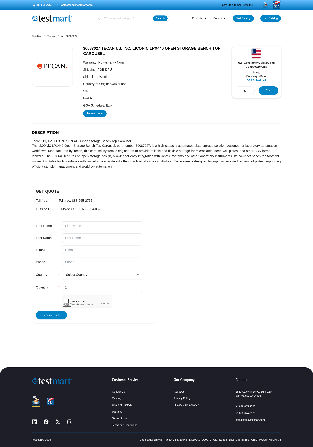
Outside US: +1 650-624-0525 (80, 209)
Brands (217, 18)
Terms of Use (119, 418)
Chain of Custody (122, 405)
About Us (179, 391)
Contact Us (118, 391)
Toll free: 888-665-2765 (75, 200)
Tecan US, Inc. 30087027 (62, 36)
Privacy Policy (182, 398)
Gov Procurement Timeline (237, 5)
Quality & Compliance (186, 405)
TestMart (37, 36)
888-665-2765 (44, 5)
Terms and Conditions (124, 425)
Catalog (116, 398)
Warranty (117, 411)
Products (197, 18)
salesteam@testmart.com (77, 5)
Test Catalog (243, 18)
